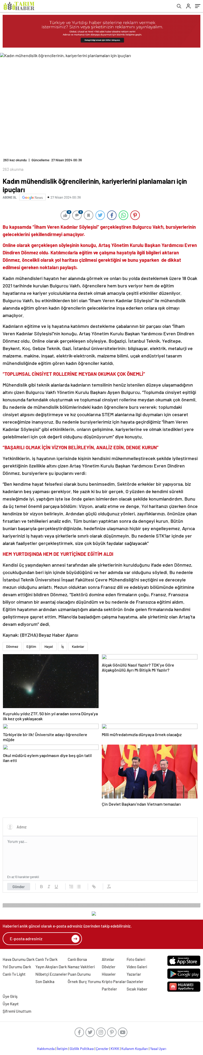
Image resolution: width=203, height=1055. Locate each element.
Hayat (48, 646)
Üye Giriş (10, 996)
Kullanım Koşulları (134, 1049)
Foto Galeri (136, 959)
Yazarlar (134, 974)
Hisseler (109, 974)
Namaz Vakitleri (81, 966)
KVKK (115, 1049)
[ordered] (71, 886)
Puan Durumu (79, 974)
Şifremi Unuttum (17, 1011)
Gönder (18, 886)
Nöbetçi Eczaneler (51, 974)
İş (62, 646)
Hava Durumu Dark (19, 959)
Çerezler (102, 1049)
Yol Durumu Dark (17, 966)
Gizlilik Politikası (82, 1049)
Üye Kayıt (11, 1003)
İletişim (62, 1049)
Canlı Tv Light (14, 974)
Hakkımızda (46, 1049)
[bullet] (78, 886)
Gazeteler (135, 981)
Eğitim (31, 646)
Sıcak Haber (137, 989)
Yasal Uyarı (158, 1049)
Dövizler (109, 966)
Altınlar (108, 959)
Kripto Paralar (114, 981)
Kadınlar (78, 646)
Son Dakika (44, 981)
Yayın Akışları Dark (51, 966)
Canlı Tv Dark (46, 959)
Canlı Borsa (77, 959)
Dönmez (12, 646)
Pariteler (109, 989)
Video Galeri (137, 966)
